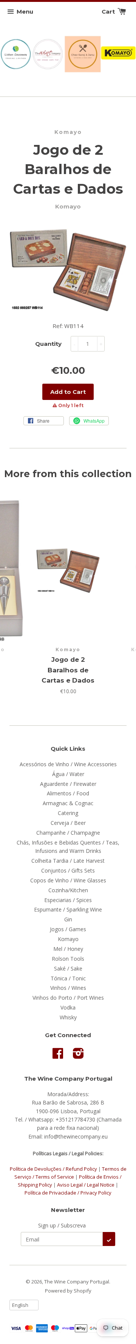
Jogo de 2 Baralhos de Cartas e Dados (68, 670)
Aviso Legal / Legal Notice (85, 1184)
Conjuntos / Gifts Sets (68, 870)
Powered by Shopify (68, 1290)
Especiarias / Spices (68, 900)
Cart (109, 11)
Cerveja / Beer (68, 822)
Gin (68, 919)
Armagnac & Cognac (68, 803)
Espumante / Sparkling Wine (68, 909)
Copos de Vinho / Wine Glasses (68, 880)
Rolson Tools (68, 958)
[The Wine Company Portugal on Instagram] (78, 1055)
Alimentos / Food (68, 793)
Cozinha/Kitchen (68, 890)
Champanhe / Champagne (68, 832)
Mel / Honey (68, 948)
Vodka (68, 1007)
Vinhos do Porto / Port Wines (68, 997)
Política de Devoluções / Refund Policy (53, 1168)
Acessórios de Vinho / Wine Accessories (68, 764)
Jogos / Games (68, 929)
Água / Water (68, 774)
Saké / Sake (68, 968)
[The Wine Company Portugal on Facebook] (57, 1055)
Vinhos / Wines (68, 987)
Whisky (68, 1017)
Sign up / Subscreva (62, 1225)
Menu (25, 11)
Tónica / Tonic (68, 978)
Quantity (48, 343)
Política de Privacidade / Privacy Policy (68, 1192)
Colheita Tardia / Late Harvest (68, 860)
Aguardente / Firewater (68, 783)
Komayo (68, 132)
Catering (68, 813)
